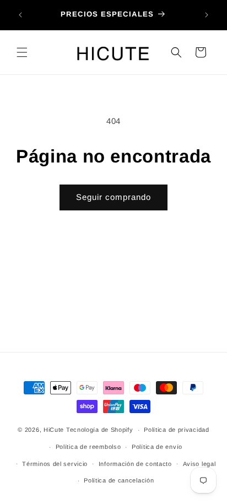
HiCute (54, 429)
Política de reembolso (88, 446)
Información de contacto (135, 463)
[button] (22, 52)
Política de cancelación (119, 480)
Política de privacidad (176, 429)
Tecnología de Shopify (99, 429)
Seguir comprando (113, 197)
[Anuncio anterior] (20, 15)
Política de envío (157, 446)
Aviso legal (199, 463)
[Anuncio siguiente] (206, 15)
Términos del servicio (55, 463)
